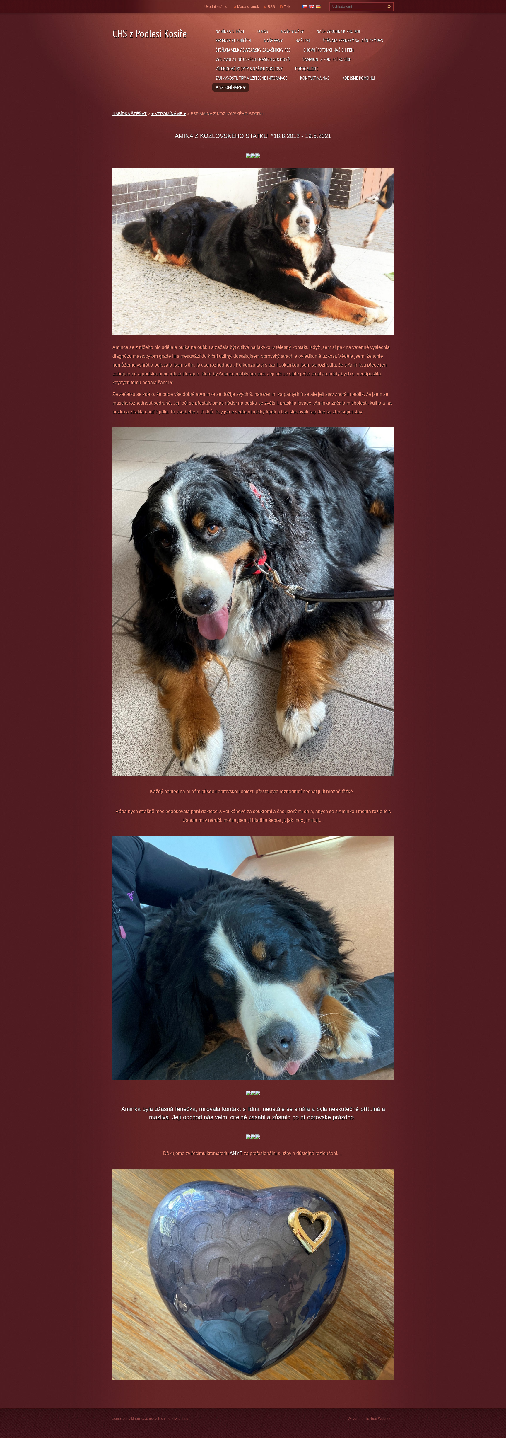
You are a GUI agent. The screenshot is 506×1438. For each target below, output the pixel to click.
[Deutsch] (318, 6)
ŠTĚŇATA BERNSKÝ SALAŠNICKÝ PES (353, 40)
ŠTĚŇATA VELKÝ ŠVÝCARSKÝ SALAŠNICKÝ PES (253, 50)
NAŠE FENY (273, 40)
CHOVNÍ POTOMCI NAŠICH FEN (328, 50)
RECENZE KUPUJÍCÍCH (233, 40)
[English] (311, 6)
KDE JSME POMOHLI (358, 78)
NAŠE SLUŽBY (292, 31)
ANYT (237, 1153)
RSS (271, 7)
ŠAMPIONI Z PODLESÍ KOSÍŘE (326, 59)
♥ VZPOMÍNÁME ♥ (231, 87)
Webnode (386, 1419)
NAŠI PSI (302, 40)
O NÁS (262, 31)
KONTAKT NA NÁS (314, 78)
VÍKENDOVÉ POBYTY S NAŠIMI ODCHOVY (249, 68)
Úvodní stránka (216, 7)
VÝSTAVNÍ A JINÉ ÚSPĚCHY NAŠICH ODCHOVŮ (253, 59)
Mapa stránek (248, 7)
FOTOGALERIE (306, 68)
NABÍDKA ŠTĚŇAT (230, 31)
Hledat (388, 6)
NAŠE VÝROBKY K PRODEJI (338, 31)
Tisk (287, 7)
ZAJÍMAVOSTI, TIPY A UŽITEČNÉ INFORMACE (251, 78)
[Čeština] (304, 6)
